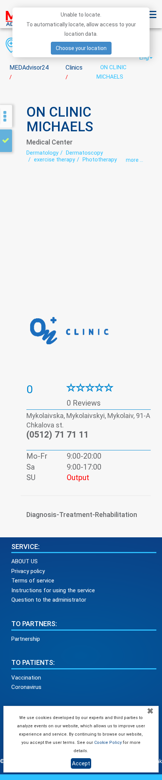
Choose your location (81, 48)
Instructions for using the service (53, 590)
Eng (144, 57)
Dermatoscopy (84, 152)
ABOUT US (24, 561)
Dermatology (42, 152)
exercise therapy (54, 159)
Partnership (25, 639)
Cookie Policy (108, 742)
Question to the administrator (48, 599)
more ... (134, 160)
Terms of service (32, 580)
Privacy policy (28, 571)
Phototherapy (100, 159)
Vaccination (26, 677)
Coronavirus (26, 687)
